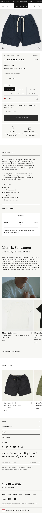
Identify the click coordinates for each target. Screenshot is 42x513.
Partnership (6, 437)
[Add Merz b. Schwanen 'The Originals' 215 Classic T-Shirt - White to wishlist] (32, 333)
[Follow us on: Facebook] (3, 447)
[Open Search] (7, 6)
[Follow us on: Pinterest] (10, 447)
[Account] (34, 6)
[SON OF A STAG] (21, 6)
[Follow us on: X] (22, 447)
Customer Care (7, 426)
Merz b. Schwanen (14, 59)
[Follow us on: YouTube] (14, 447)
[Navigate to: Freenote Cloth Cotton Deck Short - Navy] (17, 385)
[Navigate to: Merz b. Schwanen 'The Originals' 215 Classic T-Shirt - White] (17, 315)
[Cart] (39, 6)
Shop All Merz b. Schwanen (11, 351)
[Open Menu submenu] (3, 6)
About (4, 421)
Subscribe (33, 463)
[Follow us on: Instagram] (6, 447)
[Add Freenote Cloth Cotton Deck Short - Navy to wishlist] (32, 403)
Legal (4, 432)
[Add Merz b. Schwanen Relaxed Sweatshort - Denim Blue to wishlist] (37, 98)
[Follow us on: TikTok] (18, 447)
